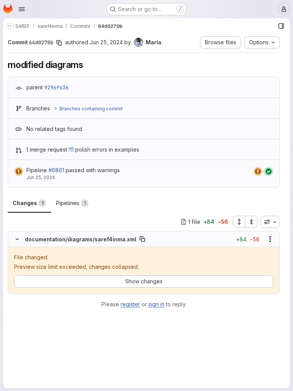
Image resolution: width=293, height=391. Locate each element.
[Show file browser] (281, 26)
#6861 (56, 170)
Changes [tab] (28, 203)
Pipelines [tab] (71, 203)
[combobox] (270, 222)
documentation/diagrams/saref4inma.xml (80, 239)
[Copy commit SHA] (59, 42)
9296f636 (56, 87)
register (130, 304)
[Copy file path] (142, 239)
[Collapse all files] (251, 222)
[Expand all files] (239, 222)
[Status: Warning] (18, 171)
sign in (156, 304)
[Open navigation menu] (22, 9)
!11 (71, 149)
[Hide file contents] (17, 239)
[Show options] (270, 239)
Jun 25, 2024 (106, 42)
